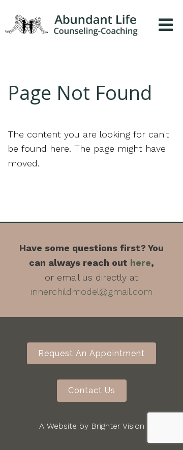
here (140, 262)
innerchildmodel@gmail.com (91, 291)
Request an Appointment (91, 353)
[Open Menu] (166, 25)
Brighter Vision (117, 426)
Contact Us (91, 390)
